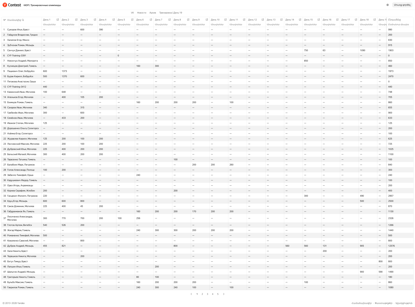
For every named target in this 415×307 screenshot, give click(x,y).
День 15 (308, 19)
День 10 (215, 19)
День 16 (327, 19)
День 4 (102, 19)
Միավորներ (49, 24)
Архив (152, 12)
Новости (141, 12)
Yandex (21, 303)
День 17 (345, 19)
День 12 (252, 19)
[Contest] (12, 5)
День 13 (271, 19)
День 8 (177, 19)
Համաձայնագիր (362, 303)
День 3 (84, 19)
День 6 (140, 19)
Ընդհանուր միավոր (398, 24)
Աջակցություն (404, 303)
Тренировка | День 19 (170, 12)
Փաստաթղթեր (383, 303)
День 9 (196, 19)
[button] (15, 20)
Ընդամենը (394, 19)
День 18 (364, 19)
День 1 (46, 19)
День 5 (121, 19)
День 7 (158, 19)
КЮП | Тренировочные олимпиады (42, 5)
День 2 (65, 19)
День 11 (234, 19)
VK (132, 12)
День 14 (289, 19)
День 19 (383, 19)
